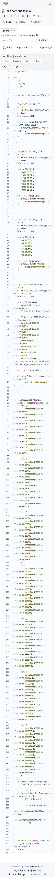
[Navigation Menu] (51, 3)
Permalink (17, 61)
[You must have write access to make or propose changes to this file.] (22, 66)
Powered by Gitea (20, 866)
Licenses (35, 874)
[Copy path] (37, 35)
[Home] (5, 3)
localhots (11, 10)
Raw (7, 61)
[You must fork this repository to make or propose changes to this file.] (16, 66)
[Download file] (47, 61)
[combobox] (18, 40)
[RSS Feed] (4, 16)
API (45, 874)
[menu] (12, 874)
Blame (28, 61)
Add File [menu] (42, 40)
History (38, 61)
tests (13, 35)
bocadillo (25, 10)
